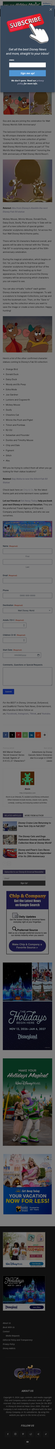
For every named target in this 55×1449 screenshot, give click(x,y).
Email (11, 60)
